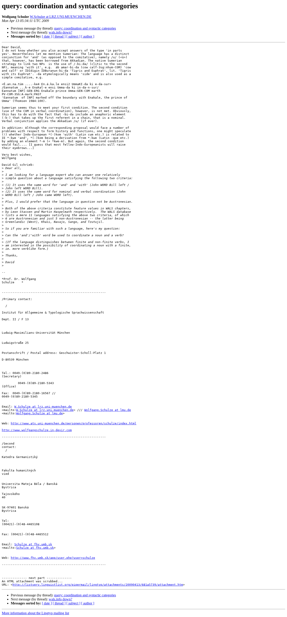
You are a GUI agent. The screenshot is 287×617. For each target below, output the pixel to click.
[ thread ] (59, 36)
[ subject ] (73, 36)
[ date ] (47, 36)
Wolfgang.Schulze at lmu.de (107, 410)
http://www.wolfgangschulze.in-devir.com (37, 430)
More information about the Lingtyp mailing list (35, 613)
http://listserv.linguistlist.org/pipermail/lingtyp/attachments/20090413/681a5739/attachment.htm (98, 584)
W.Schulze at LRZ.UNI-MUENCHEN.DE (60, 17)
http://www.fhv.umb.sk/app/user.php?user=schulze (53, 557)
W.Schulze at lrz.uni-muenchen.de (43, 406)
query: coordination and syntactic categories (85, 28)
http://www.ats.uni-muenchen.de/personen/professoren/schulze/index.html (73, 423)
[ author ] (87, 36)
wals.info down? (60, 32)
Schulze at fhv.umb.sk (33, 544)
